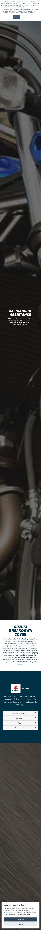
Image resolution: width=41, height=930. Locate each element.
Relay (20, 723)
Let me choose (25, 914)
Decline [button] (25, 17)
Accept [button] (16, 17)
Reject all (20, 924)
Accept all (21, 919)
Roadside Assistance (19, 713)
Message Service (20, 728)
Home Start (19, 718)
